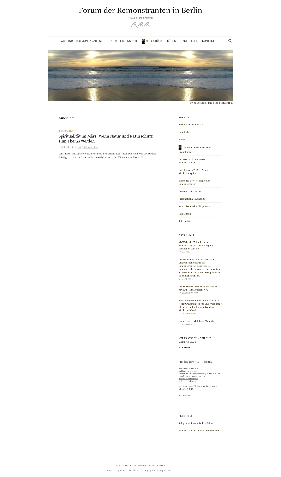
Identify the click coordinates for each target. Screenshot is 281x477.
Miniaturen (185, 213)
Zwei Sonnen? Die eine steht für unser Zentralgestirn (217, 102)
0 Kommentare (90, 147)
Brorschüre (153, 41)
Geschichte (185, 132)
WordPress (125, 470)
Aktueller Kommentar (191, 124)
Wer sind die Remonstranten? (81, 41)
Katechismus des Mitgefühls (194, 206)
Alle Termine (185, 395)
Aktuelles (190, 41)
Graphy (144, 470)
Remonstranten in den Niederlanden (199, 430)
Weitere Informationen (188, 379)
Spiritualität (66, 131)
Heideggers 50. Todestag (195, 362)
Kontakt (208, 41)
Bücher (172, 41)
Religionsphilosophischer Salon (196, 423)
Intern (171, 470)
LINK (191, 389)
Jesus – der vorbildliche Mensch (196, 320)
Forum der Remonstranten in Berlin (140, 10)
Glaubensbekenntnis (122, 41)
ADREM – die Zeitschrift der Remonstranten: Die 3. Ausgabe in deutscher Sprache (197, 245)
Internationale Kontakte (192, 198)
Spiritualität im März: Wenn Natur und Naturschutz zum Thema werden (106, 139)
